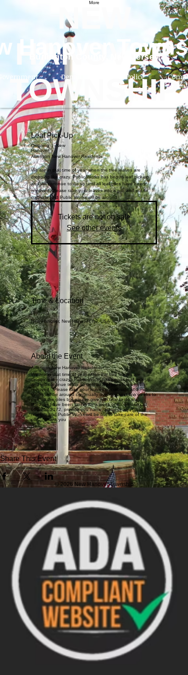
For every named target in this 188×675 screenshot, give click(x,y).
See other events (94, 228)
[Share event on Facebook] (4, 476)
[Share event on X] (26, 476)
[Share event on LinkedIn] (49, 476)
